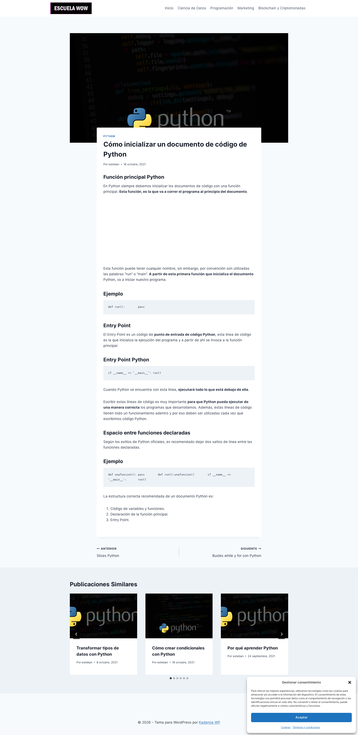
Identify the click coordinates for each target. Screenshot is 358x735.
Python (109, 136)
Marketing (245, 8)
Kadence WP (209, 722)
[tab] (171, 678)
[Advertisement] (179, 230)
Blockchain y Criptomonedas (282, 8)
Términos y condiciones (306, 727)
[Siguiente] (281, 634)
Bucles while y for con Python (236, 552)
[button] (350, 682)
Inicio (169, 8)
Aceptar (301, 717)
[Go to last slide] (76, 634)
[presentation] (103, 616)
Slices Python (108, 552)
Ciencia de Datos (192, 8)
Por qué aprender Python (252, 648)
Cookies (285, 727)
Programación (221, 8)
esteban (114, 164)
